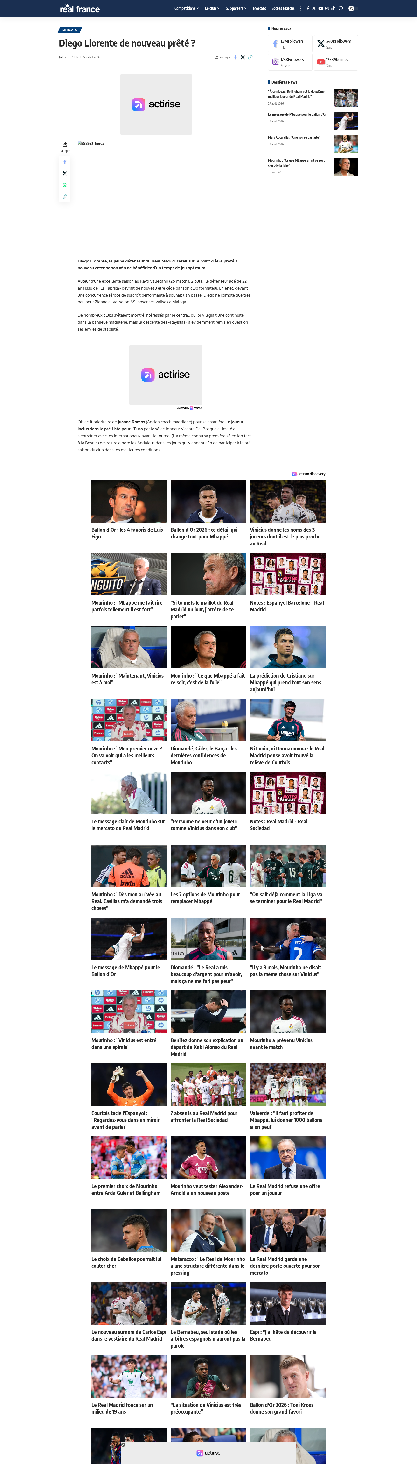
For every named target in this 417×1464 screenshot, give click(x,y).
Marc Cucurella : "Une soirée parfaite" (294, 137)
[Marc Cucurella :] (346, 144)
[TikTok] (333, 8)
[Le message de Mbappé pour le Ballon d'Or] (346, 121)
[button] (301, 8)
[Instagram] (327, 8)
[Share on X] (242, 57)
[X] (314, 8)
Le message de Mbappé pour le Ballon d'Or (297, 114)
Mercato (70, 30)
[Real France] (90, 8)
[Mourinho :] (346, 167)
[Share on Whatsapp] (64, 185)
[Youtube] (336, 62)
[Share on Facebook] (235, 57)
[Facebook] (308, 8)
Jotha (62, 57)
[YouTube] (320, 8)
